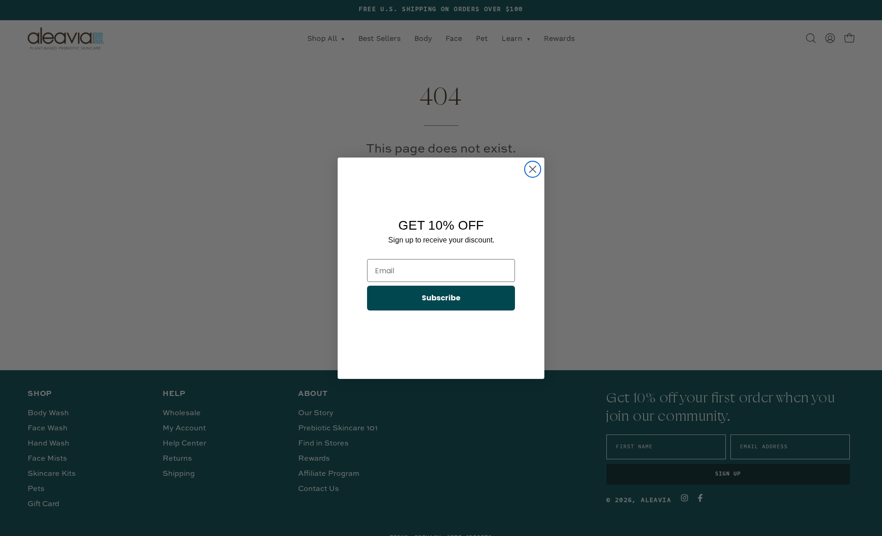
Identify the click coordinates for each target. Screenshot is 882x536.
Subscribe (441, 298)
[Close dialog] (533, 169)
